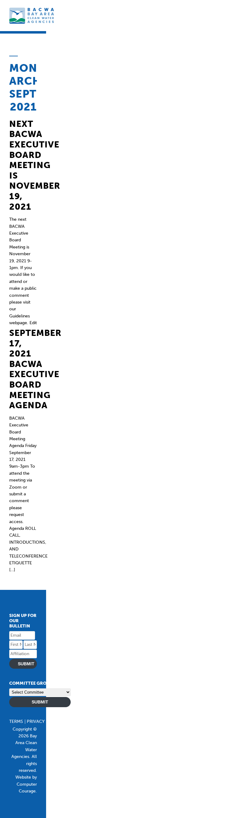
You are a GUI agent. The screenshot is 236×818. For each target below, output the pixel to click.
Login (104, 721)
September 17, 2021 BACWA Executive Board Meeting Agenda (35, 369)
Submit (26, 663)
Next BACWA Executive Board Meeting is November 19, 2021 (34, 165)
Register (83, 721)
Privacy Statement (48, 721)
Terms (16, 721)
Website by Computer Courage (26, 784)
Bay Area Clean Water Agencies (32, 15)
